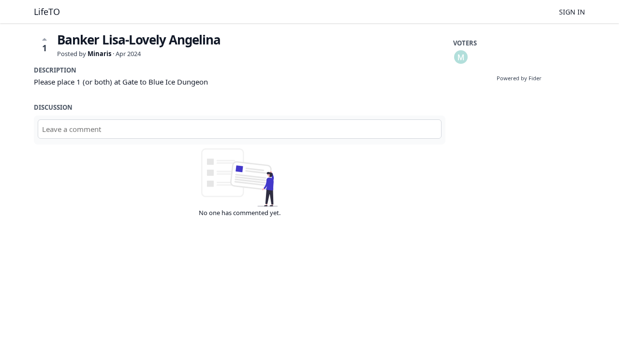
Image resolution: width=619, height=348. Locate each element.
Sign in (572, 11)
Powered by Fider (519, 78)
